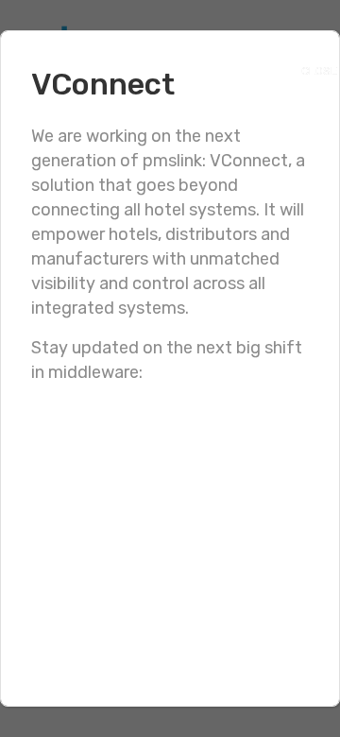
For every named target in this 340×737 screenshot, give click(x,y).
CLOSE (308, 66)
